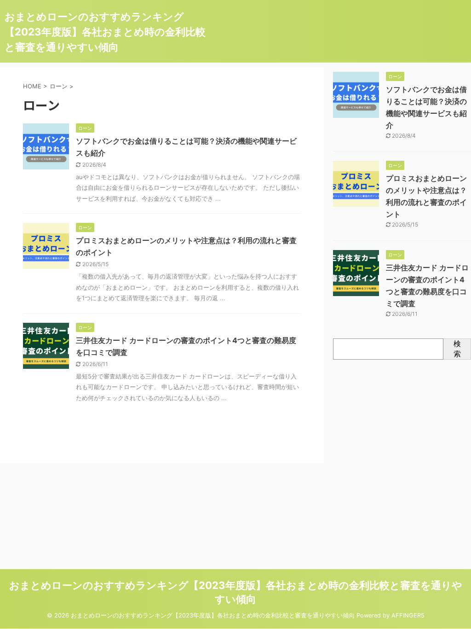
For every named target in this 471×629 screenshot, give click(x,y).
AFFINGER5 (408, 615)
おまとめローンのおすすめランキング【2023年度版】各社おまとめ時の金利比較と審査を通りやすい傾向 (105, 32)
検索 (457, 348)
